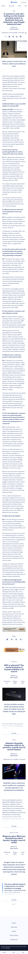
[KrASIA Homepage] (14, 2)
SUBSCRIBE (23, 2)
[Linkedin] (17, 36)
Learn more (8, 947)
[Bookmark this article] (26, 33)
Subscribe (14, 942)
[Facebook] (9, 36)
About (14, 938)
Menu (13, 952)
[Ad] (14, 650)
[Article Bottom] (14, 629)
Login (23, 952)
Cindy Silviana (14, 29)
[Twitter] (13, 36)
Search (4, 952)
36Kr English (14, 677)
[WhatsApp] (20, 36)
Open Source (14, 848)
